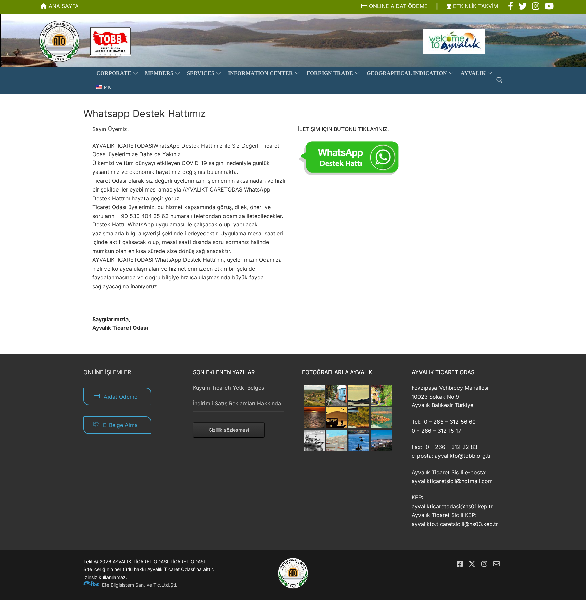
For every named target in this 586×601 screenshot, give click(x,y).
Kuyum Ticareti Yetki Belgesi (229, 387)
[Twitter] (472, 564)
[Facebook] (460, 564)
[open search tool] (499, 80)
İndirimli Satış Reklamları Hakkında (237, 403)
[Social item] (510, 6)
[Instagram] (484, 564)
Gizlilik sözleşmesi (229, 430)
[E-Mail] (496, 564)
